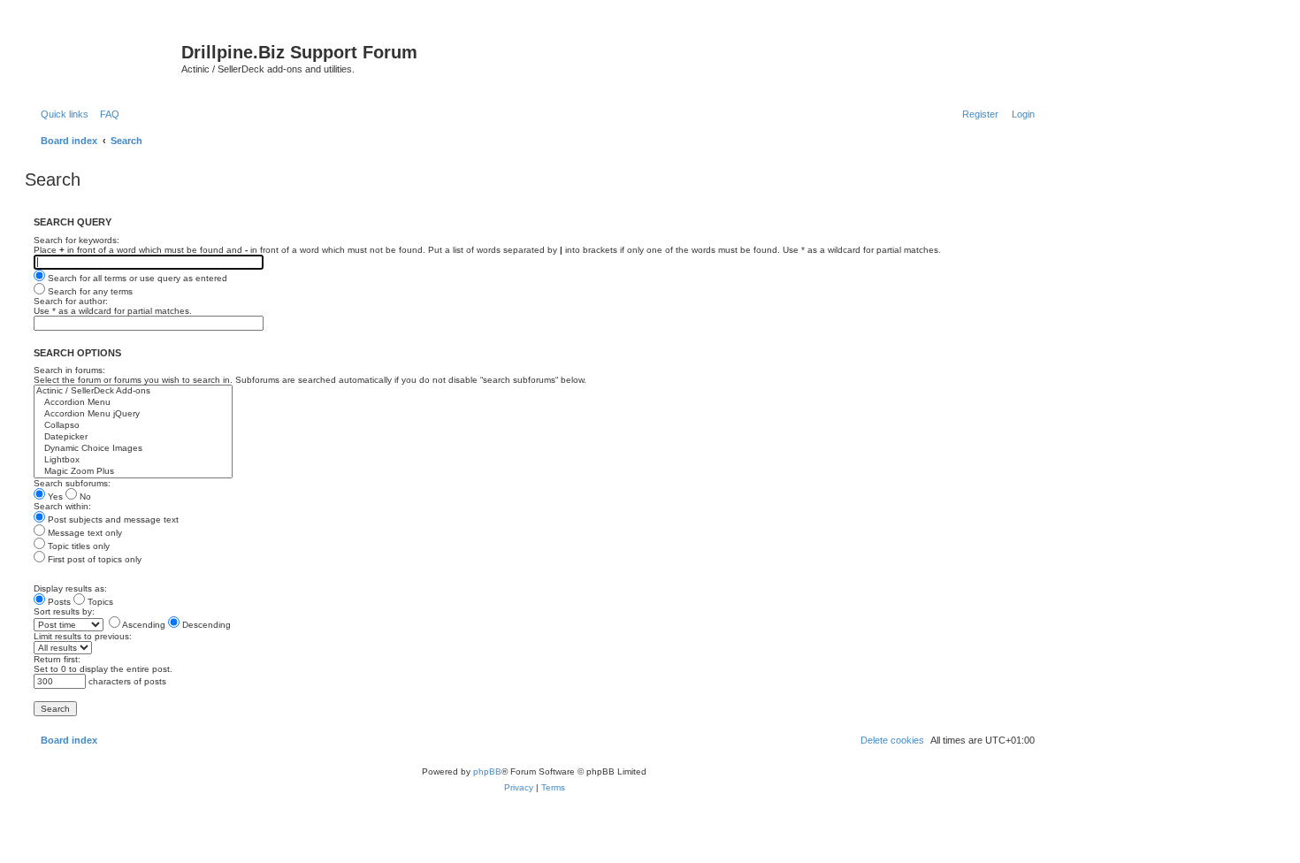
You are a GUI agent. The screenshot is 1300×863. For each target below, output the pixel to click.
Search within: (62, 506)
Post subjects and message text (112, 519)
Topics (99, 602)
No (84, 496)
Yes (54, 496)
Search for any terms (89, 291)
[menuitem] (106, 114)
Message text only (83, 533)
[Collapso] (133, 426)
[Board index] (105, 57)
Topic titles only (77, 546)
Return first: (57, 659)
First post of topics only (93, 559)
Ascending (142, 625)
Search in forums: (69, 370)
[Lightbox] (133, 460)
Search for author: (71, 301)
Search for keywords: (76, 240)
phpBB (487, 771)
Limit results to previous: (83, 636)
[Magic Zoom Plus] (133, 471)
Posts (58, 602)
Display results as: (70, 588)
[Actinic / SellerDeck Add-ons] (133, 391)
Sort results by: (64, 611)
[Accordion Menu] (133, 403)
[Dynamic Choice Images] (133, 448)
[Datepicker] (133, 437)
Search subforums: (72, 483)
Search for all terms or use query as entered (136, 278)
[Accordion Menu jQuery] (133, 414)
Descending (205, 625)
